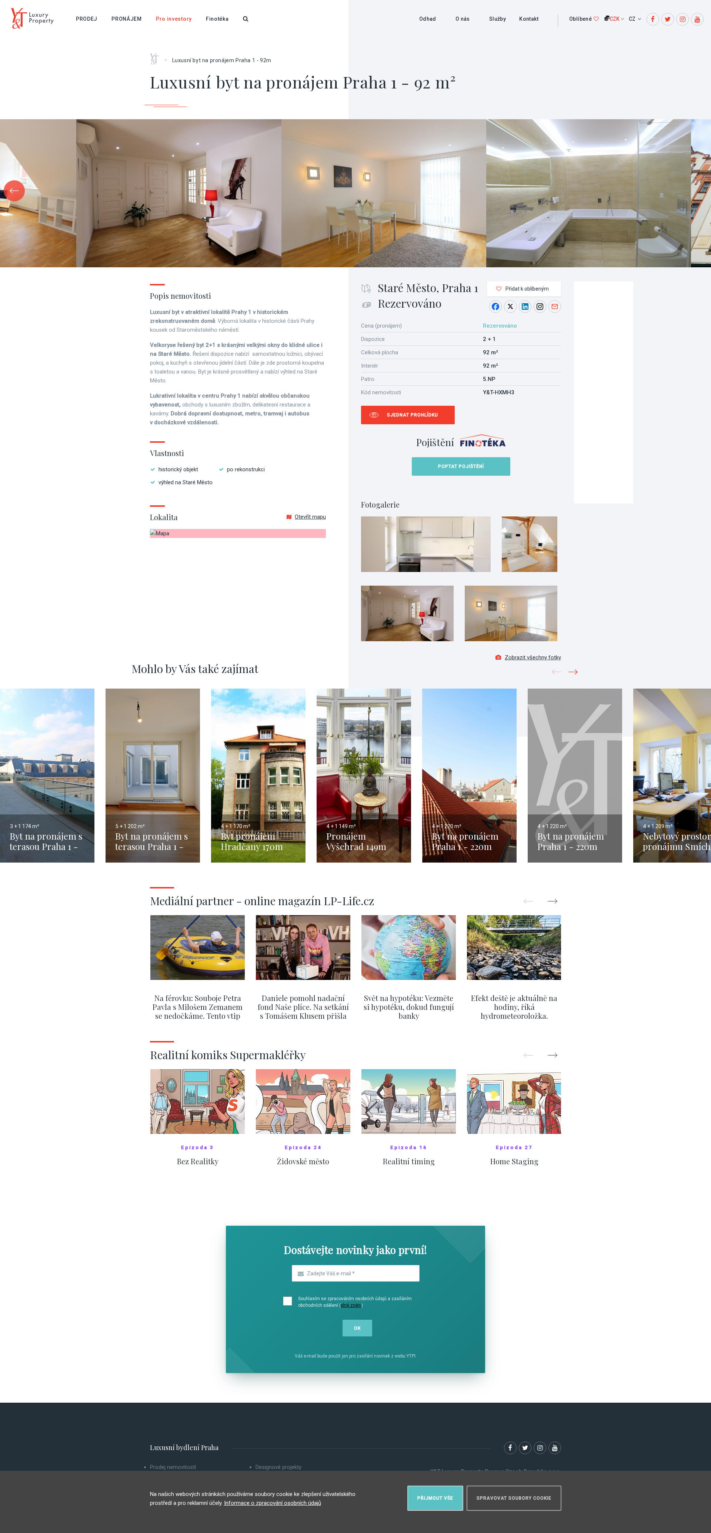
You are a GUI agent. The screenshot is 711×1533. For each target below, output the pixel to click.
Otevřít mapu (310, 516)
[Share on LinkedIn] (525, 306)
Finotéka (217, 19)
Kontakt (528, 19)
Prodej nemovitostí (173, 1467)
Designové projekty (278, 1467)
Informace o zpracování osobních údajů (272, 1503)
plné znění (351, 1305)
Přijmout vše (435, 1498)
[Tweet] (510, 306)
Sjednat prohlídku (412, 415)
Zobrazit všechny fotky (533, 657)
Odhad (427, 19)
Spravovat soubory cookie (514, 1498)
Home (157, 56)
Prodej (86, 19)
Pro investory (174, 19)
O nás (462, 19)
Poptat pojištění (461, 466)
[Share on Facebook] (495, 306)
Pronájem (126, 19)
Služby (497, 19)
